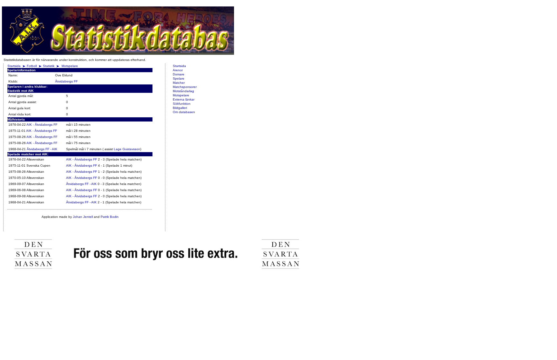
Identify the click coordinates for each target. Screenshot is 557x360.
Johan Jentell (83, 217)
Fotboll (32, 66)
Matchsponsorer (185, 87)
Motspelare (70, 66)
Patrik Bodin (110, 217)
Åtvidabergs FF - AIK (42, 149)
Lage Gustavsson (127, 149)
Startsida (14, 66)
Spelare (178, 78)
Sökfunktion (182, 103)
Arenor (178, 70)
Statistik (48, 66)
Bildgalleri (180, 108)
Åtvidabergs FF (66, 81)
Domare (178, 74)
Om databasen (184, 112)
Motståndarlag (183, 91)
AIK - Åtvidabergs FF (41, 124)
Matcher (179, 82)
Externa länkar (183, 99)
